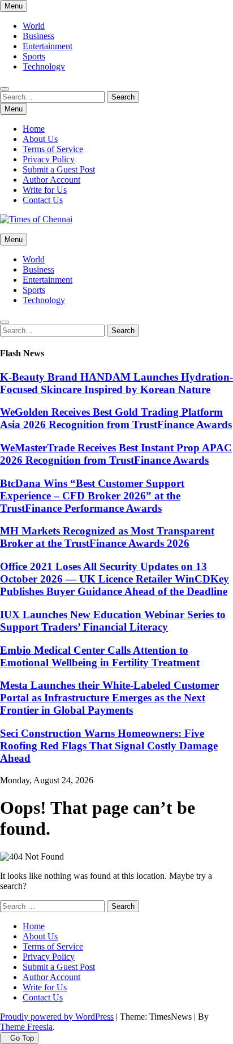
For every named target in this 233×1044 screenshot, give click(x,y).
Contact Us (43, 200)
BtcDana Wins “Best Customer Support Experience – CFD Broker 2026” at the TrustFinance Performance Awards (92, 495)
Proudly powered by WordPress (57, 1016)
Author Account (51, 179)
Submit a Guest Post (59, 169)
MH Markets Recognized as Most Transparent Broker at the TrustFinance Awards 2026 (107, 537)
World (34, 26)
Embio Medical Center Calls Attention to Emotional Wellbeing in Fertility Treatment (100, 656)
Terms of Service (53, 149)
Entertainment (47, 46)
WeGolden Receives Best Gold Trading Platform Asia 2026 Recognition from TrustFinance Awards (116, 418)
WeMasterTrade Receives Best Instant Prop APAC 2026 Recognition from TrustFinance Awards (116, 454)
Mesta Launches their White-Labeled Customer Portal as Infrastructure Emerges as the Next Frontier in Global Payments (109, 697)
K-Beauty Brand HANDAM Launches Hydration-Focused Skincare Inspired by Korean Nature (116, 383)
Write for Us (45, 190)
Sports (34, 56)
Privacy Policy (49, 159)
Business (38, 36)
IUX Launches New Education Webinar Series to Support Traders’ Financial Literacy (113, 621)
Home (34, 128)
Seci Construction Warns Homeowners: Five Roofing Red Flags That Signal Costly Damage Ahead (109, 745)
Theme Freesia (26, 1027)
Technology (44, 66)
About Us (40, 139)
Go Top (22, 1038)
